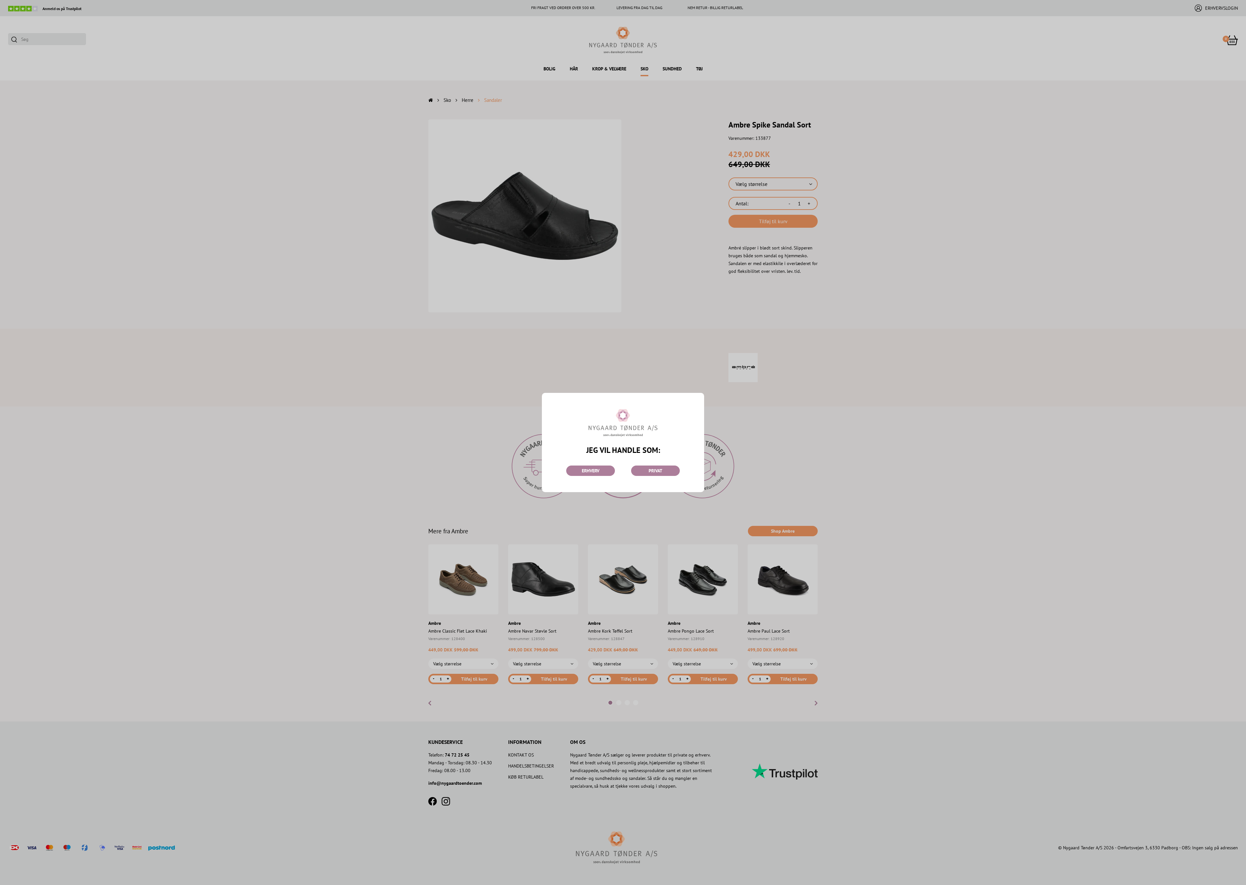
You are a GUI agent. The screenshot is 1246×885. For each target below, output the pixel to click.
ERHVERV (590, 471)
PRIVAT (655, 471)
